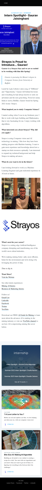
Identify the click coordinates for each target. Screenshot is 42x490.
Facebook (5, 303)
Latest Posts (10, 483)
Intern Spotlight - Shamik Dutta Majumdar (21, 364)
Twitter (4, 306)
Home (6, 3)
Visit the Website (8, 277)
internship (27, 13)
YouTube (5, 309)
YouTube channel (29, 321)
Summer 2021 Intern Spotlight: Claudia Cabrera (21, 376)
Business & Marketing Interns (13, 288)
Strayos (10, 424)
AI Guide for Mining (26, 315)
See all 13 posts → (21, 382)
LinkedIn (5, 300)
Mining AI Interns (8, 286)
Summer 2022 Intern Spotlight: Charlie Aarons (21, 370)
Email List (5, 297)
